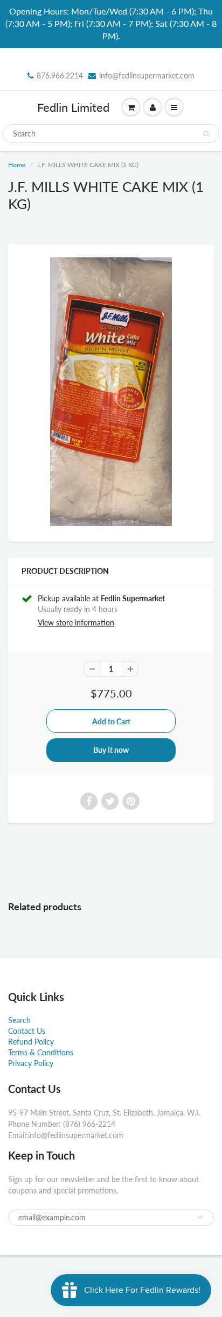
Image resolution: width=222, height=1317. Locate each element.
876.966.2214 (60, 75)
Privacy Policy (30, 1063)
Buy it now (111, 749)
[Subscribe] (200, 1217)
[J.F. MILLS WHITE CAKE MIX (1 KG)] (111, 391)
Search (19, 1020)
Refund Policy (31, 1041)
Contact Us (26, 1030)
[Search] (206, 133)
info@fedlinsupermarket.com (147, 75)
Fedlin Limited (73, 107)
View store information (76, 622)
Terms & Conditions (40, 1052)
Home (16, 165)
